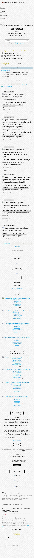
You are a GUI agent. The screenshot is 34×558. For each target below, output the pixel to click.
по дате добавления (6, 86)
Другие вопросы (17, 440)
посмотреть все (5, 70)
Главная (3, 46)
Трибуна (5, 15)
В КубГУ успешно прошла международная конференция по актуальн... (17, 388)
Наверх (10, 538)
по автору (25, 84)
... (28, 243)
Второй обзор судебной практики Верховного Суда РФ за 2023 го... (17, 316)
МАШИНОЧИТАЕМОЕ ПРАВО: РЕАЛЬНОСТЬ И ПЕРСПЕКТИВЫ (17, 375)
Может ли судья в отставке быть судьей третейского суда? (14, 234)
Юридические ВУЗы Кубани (13, 56)
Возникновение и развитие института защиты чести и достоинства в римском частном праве (16, 162)
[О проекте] (17, 273)
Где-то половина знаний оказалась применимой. (18, 457)
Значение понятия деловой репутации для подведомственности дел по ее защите (16, 212)
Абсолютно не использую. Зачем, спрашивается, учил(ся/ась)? (18, 461)
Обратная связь (17, 530)
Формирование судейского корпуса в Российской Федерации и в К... (17, 362)
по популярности (15, 84)
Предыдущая (6, 243)
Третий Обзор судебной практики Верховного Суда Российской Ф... (17, 303)
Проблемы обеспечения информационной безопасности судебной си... (17, 329)
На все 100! (18, 454)
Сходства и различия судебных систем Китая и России (17, 343)
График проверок (20, 43)
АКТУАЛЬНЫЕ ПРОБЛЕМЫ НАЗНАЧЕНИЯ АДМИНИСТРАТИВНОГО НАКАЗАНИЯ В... (17, 402)
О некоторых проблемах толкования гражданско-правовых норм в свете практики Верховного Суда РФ (16, 187)
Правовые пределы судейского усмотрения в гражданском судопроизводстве (14, 104)
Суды (4, 8)
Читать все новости (17, 288)
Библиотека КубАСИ (9, 92)
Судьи (4, 12)
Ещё (3, 19)
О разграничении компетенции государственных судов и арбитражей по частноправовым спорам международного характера (16, 133)
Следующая (17, 246)
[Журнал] (17, 263)
